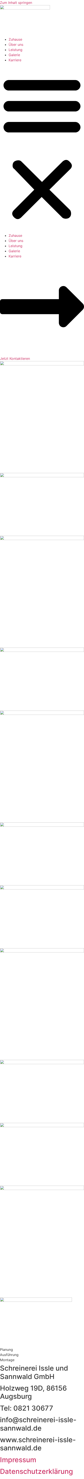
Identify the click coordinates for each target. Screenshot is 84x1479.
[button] (42, 148)
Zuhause (15, 39)
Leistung (15, 50)
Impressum (18, 1460)
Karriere (15, 60)
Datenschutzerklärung (36, 1471)
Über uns (16, 44)
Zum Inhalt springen (16, 2)
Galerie (14, 55)
